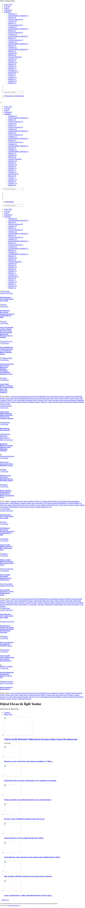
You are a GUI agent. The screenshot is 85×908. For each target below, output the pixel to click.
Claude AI (43, 402)
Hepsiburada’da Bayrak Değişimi (5, 429)
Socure (72, 398)
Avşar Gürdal (65, 602)
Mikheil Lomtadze (20, 503)
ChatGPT (10, 400)
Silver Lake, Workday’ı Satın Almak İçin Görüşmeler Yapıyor (7, 644)
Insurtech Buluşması (15, 57)
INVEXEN (79, 697)
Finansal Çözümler (64, 396)
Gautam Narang (23, 695)
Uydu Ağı (37, 697)
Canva (38, 505)
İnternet (20, 697)
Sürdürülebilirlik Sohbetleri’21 (18, 49)
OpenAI (35, 400)
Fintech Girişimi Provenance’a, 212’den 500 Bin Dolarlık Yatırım (6, 592)
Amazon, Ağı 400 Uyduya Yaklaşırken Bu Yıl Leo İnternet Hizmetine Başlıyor (7, 658)
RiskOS (67, 398)
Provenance (76, 604)
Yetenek (25, 402)
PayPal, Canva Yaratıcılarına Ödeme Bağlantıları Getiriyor (6, 463)
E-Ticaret (7, 6)
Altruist (61, 601)
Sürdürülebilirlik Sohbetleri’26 (18, 16)
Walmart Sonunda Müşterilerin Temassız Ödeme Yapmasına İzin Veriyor (7, 562)
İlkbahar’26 (12, 17)
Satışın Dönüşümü (14, 505)
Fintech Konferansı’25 (15, 25)
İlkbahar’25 (12, 23)
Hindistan (29, 400)
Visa (50, 507)
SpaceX (31, 697)
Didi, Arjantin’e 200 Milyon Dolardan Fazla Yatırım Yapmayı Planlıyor (28, 876)
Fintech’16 (11, 75)
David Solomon (65, 400)
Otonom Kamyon (34, 695)
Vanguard (3, 602)
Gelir (15, 400)
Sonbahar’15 (12, 77)
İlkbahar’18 (12, 64)
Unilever (33, 505)
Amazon (13, 501)
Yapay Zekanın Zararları (14, 402)
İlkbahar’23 (12, 38)
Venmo (56, 398)
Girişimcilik (8, 10)
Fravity (61, 398)
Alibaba (82, 505)
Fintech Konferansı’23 (15, 40)
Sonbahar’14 (12, 81)
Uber (45, 400)
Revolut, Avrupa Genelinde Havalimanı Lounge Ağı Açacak (24, 819)
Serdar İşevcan (25, 505)
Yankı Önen (9, 398)
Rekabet (81, 402)
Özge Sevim (68, 604)
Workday (70, 695)
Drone (25, 501)
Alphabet (31, 402)
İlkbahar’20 (12, 55)
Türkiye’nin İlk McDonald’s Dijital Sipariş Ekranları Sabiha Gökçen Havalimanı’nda (40, 739)
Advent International (20, 398)
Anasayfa (7, 712)
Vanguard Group (12, 602)
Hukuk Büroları (73, 402)
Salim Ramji (77, 601)
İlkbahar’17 (12, 68)
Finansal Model (58, 604)
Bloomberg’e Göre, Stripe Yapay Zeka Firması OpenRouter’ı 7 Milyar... (28, 761)
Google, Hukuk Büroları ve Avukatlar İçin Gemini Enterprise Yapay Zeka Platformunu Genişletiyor (6, 388)
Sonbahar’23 (12, 34)
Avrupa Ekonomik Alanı (24, 396)
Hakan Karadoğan (73, 501)
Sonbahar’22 (12, 42)
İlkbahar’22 (12, 46)
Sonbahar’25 (12, 21)
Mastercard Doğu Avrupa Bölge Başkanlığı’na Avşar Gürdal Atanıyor (6, 577)
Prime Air (38, 501)
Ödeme (43, 505)
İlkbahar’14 (12, 83)
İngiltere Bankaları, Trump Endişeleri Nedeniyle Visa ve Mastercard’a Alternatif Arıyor (7, 494)
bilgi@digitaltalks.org (13, 905)
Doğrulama (49, 604)
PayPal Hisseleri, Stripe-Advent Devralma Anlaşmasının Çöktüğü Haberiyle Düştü (7, 314)
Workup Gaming (5, 699)
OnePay (40, 602)
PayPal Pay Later (57, 505)
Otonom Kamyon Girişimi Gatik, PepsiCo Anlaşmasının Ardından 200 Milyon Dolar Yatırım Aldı (7, 629)
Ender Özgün (52, 501)
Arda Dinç (33, 604)
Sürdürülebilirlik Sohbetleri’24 (18, 29)
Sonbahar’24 (12, 27)
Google (55, 402)
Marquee (73, 400)
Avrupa (13, 396)
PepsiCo (43, 695)
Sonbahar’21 (12, 47)
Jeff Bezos (31, 501)
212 (28, 604)
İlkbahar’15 (12, 79)
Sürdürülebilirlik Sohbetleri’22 (18, 44)
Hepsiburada (4, 503)
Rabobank (72, 697)
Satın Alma (46, 398)
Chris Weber (13, 697)
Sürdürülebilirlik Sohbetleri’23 (18, 36)
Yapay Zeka (8, 4)
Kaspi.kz (53, 697)
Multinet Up (77, 503)
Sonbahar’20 (12, 53)
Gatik (16, 695)
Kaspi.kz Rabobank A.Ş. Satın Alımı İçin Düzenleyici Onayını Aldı (7, 675)
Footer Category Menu (7, 1)
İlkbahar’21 (12, 51)
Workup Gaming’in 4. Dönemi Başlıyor (6, 688)
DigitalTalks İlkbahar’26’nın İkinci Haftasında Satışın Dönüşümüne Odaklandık (6, 447)
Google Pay (29, 602)
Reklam (40, 400)
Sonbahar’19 (12, 59)
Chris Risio (41, 604)
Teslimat (44, 501)
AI (73, 505)
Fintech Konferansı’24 (15, 32)
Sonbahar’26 (12, 14)
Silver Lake (63, 695)
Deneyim (35, 396)
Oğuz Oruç (3, 505)
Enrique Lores (32, 398)
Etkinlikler (7, 12)
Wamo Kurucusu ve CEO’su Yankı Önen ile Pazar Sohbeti (6, 298)
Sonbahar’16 (12, 70)
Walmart (58, 602)
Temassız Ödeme (49, 602)
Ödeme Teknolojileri (20, 604)
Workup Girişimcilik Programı (21, 699)
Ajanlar (76, 505)
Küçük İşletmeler (76, 396)
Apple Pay (21, 602)
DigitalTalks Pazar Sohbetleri (48, 396)
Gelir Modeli (21, 400)
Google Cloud (62, 402)
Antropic (37, 402)
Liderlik (70, 503)
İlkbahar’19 (12, 60)
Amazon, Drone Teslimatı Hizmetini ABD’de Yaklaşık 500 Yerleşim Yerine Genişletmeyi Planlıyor (7, 415)
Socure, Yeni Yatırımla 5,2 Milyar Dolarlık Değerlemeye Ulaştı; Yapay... (28, 895)
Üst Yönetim (47, 503)
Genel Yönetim (62, 501)
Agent (70, 505)
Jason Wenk (68, 601)
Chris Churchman (53, 400)
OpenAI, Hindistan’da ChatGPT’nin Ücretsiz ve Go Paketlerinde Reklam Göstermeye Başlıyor (6, 351)
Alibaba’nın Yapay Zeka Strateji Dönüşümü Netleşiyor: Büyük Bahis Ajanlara (6, 478)
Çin (1, 507)
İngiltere (38, 507)
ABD (10, 507)
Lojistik (11, 503)
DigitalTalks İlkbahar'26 (59, 503)
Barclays (32, 507)
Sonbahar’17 (12, 66)
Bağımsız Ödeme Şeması (21, 507)
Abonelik (3, 400)
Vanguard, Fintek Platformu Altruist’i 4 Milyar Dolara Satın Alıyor (6, 547)
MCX (35, 602)
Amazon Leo (4, 697)
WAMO (2, 398)
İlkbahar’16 (12, 74)
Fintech (6, 8)
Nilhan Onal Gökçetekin (35, 503)
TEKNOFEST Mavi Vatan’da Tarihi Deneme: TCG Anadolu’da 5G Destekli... (30, 780)
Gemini (50, 402)
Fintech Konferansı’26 (15, 19)
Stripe (52, 398)
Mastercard (45, 507)
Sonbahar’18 (12, 62)
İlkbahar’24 (12, 31)
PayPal (39, 398)
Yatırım (49, 695)
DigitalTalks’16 (13, 72)
